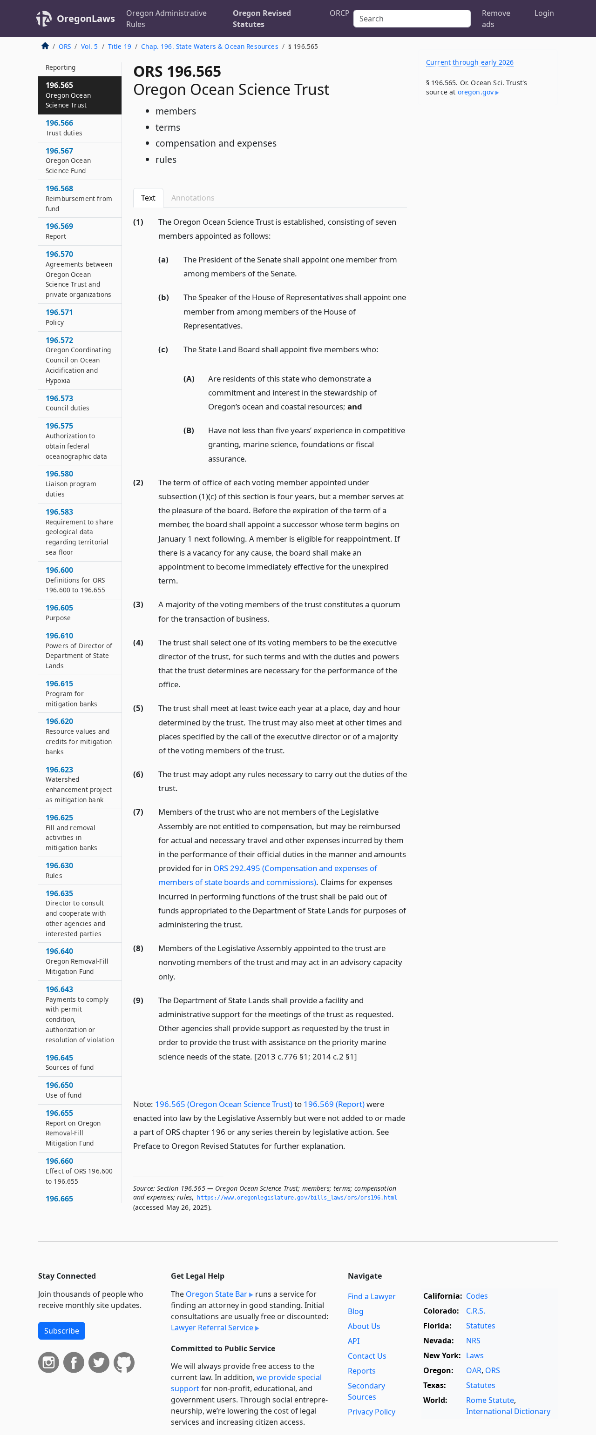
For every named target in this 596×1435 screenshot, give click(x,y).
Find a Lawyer (372, 1296)
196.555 (60, 62)
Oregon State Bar (216, 1294)
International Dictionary (508, 1411)
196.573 (67, 403)
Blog (356, 1311)
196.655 (73, 1127)
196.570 (79, 274)
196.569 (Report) (334, 1104)
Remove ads (496, 18)
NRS (473, 1340)
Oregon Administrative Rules (166, 18)
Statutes (480, 1326)
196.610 (79, 650)
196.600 (75, 580)
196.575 (76, 440)
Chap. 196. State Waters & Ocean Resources (209, 46)
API (353, 1341)
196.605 (59, 612)
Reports (362, 1371)
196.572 (78, 360)
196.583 (79, 532)
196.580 (71, 483)
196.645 (70, 1062)
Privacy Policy (371, 1412)
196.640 (77, 961)
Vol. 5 (89, 46)
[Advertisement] (488, 257)
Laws (475, 1355)
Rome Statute (490, 1400)
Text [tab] (148, 198)
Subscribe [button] (61, 1331)
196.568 (79, 198)
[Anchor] (276, 235)
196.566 (64, 127)
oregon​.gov (476, 91)
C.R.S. (475, 1311)
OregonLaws (86, 18)
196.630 (59, 870)
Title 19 (119, 46)
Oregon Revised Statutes (262, 18)
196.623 (79, 784)
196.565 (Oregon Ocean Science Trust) (223, 1104)
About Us (364, 1326)
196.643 (80, 1014)
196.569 (59, 231)
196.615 (72, 693)
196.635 (76, 913)
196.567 (68, 160)
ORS (65, 46)
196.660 (79, 1171)
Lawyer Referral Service (212, 1327)
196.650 (63, 1090)
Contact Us (367, 1356)
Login (544, 13)
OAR (473, 1370)
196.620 (79, 736)
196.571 (59, 317)
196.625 (72, 832)
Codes (477, 1296)
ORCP (340, 13)
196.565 (68, 95)
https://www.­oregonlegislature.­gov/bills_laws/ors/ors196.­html (297, 1197)
